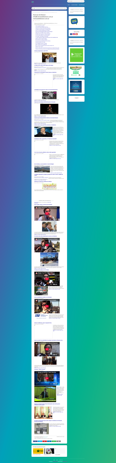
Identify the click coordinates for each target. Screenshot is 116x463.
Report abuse (49, 202)
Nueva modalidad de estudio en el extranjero (41, 43)
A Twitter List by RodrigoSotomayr (53, 10)
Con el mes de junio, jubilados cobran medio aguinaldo (43, 35)
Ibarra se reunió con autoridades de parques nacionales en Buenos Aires (45, 45)
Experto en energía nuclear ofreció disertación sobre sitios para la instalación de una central (47, 47)
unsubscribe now (45, 437)
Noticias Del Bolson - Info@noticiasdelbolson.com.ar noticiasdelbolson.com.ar (45, 24)
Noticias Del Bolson (46, 436)
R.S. (34, 20)
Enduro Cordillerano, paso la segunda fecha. (41, 44)
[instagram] (74, 34)
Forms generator (36, 202)
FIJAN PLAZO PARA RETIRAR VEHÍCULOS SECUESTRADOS (44, 31)
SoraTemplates (55, 461)
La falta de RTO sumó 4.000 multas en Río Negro (43, 65)
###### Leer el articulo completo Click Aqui (40, 63)
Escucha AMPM (57, 454)
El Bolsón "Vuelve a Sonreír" (39, 46)
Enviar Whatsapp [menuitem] (82, 4)
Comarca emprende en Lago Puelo (40, 25)
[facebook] (71, 34)
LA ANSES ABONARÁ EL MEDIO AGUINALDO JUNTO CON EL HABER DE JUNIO (47, 37)
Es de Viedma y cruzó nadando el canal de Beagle (42, 36)
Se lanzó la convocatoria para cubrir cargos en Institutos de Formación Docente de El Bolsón (48, 421)
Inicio (34, 12)
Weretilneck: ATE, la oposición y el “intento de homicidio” (45, 138)
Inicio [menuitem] (69, 4)
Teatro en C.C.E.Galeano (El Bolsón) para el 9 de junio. (43, 30)
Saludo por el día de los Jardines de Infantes (41, 38)
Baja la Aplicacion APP (47, 454)
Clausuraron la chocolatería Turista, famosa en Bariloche (43, 28)
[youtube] (76, 34)
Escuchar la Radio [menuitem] (74, 4)
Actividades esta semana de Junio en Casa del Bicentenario (43, 29)
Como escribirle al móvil (36, 454)
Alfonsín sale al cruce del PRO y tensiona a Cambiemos (43, 32)
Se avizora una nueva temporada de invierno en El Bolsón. (43, 40)
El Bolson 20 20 (65, 461)
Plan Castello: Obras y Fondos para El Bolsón (41, 39)
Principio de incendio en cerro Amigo (41, 269)
